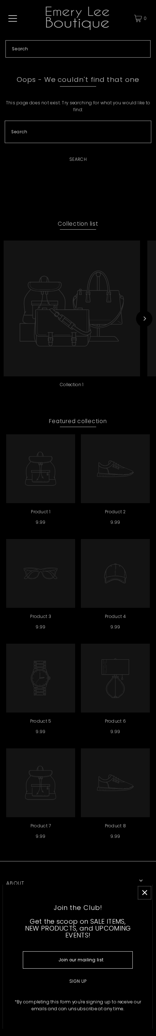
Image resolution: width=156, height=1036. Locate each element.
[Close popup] (144, 892)
